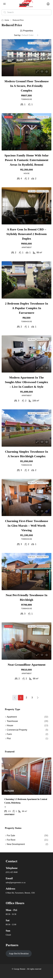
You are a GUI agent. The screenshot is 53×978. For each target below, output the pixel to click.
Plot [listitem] (9, 738)
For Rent (31, 265)
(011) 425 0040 (12, 875)
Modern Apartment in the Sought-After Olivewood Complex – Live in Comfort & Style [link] (26, 382)
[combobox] (30, 35)
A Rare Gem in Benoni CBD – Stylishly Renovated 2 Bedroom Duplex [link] (26, 234)
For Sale (31, 43)
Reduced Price (42, 43)
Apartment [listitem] (12, 717)
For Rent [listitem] (11, 843)
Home (7, 20)
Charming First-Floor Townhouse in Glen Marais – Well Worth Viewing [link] (26, 525)
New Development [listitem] (16, 847)
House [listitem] (10, 725)
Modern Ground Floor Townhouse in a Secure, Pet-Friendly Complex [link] (26, 86)
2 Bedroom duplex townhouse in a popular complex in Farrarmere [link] (26, 308)
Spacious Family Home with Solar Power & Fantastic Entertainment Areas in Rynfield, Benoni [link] (26, 160)
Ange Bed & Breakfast (19, 957)
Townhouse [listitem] (12, 721)
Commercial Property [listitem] (17, 730)
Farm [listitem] (9, 734)
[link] (26, 57)
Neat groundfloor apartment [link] (26, 664)
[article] (26, 790)
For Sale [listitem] (11, 838)
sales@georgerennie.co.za (15, 886)
